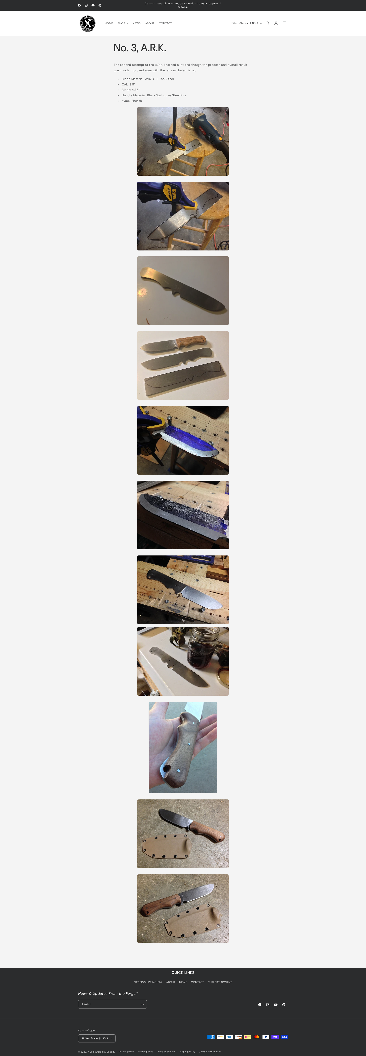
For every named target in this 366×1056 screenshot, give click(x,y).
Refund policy (126, 1051)
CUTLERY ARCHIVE (220, 982)
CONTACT (197, 982)
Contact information (210, 1051)
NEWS (183, 982)
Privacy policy (145, 1051)
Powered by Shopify (104, 1051)
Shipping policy (186, 1051)
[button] (122, 23)
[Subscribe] (142, 1004)
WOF (90, 1051)
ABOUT (170, 982)
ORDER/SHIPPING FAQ (148, 982)
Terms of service (166, 1051)
